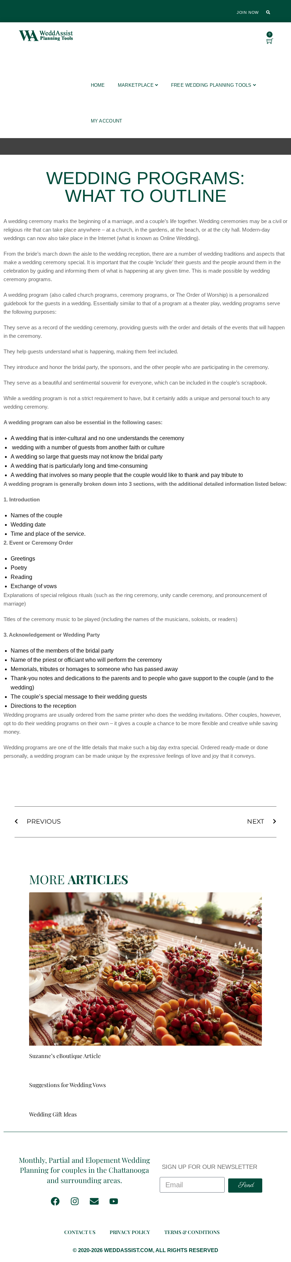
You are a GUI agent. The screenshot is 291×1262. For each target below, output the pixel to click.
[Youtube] (113, 1201)
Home (98, 85)
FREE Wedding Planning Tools (212, 85)
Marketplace (136, 85)
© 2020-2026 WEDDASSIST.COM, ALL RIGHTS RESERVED (145, 1250)
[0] (270, 41)
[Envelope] (94, 1201)
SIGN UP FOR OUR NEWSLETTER (209, 1167)
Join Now (248, 12)
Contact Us (79, 1232)
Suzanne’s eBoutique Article (65, 1055)
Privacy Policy (130, 1232)
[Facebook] (55, 1201)
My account (106, 121)
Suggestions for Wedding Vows (67, 1084)
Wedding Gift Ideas (53, 1114)
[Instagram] (74, 1201)
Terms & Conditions (192, 1232)
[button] (268, 12)
